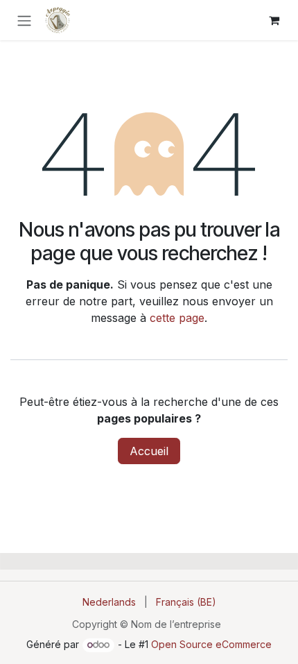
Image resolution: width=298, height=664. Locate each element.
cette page (177, 318)
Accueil (149, 451)
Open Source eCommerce (211, 644)
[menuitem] (109, 602)
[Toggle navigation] (24, 20)
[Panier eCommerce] (274, 20)
